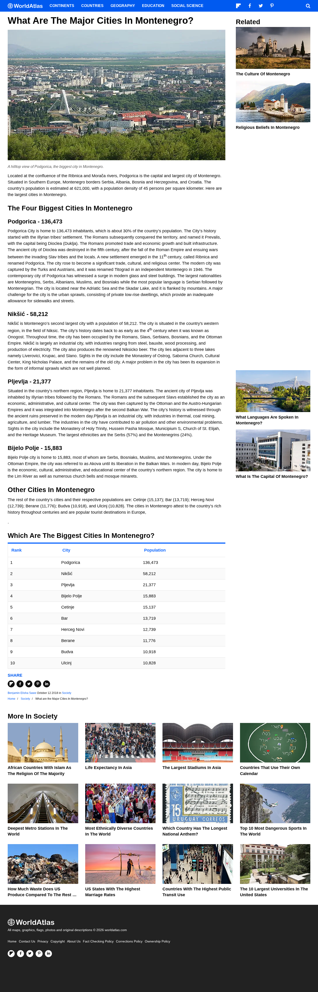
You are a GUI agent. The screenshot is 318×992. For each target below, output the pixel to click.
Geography (123, 6)
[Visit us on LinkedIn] (48, 953)
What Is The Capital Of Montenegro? (272, 476)
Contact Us (27, 941)
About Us (74, 941)
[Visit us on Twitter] (29, 953)
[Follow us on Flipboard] (11, 953)
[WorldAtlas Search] (308, 6)
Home (12, 941)
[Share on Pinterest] (37, 683)
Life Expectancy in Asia (108, 767)
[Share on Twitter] (28, 683)
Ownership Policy (157, 941)
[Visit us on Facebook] (20, 953)
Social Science (187, 6)
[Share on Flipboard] (11, 683)
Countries (92, 6)
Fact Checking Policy (98, 941)
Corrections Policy (129, 941)
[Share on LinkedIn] (46, 683)
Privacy (42, 941)
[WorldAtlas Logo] (27, 6)
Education (153, 6)
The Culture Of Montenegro (263, 74)
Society (66, 693)
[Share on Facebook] (20, 683)
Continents (62, 6)
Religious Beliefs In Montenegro (268, 127)
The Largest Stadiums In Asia (191, 767)
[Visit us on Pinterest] (39, 953)
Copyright (58, 941)
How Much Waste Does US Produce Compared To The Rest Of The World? (42, 895)
